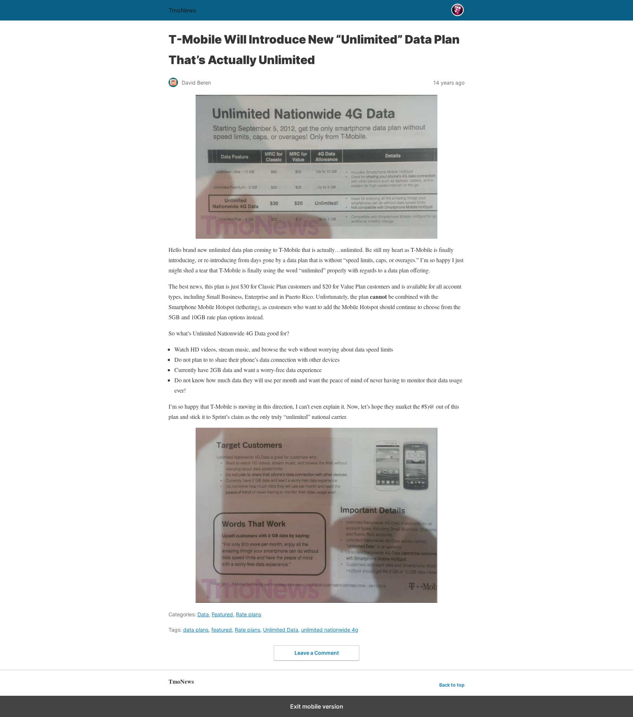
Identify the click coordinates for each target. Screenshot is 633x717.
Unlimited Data (280, 630)
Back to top (451, 685)
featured (221, 630)
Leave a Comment (317, 653)
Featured (222, 614)
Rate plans (248, 614)
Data (203, 614)
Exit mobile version (316, 706)
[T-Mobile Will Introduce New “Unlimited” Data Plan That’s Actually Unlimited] (316, 167)
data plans (195, 630)
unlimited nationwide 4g (329, 630)
